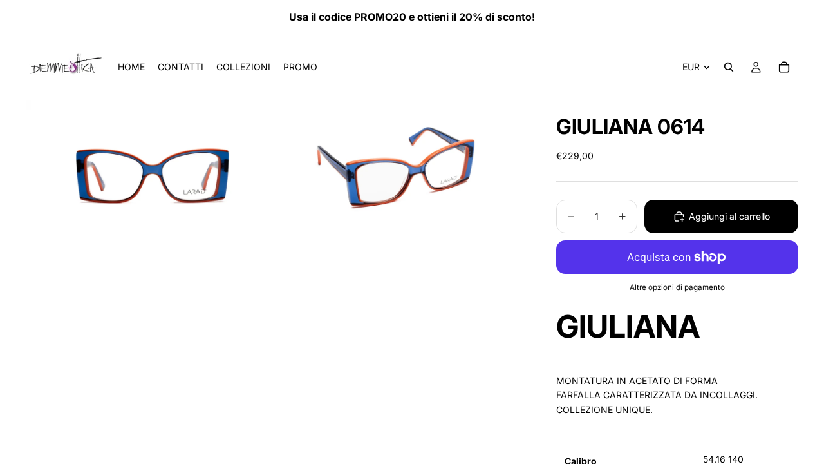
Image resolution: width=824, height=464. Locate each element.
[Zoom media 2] (401, 170)
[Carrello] (784, 67)
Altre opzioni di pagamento (677, 287)
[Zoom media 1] (150, 170)
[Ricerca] (729, 67)
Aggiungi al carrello (729, 216)
